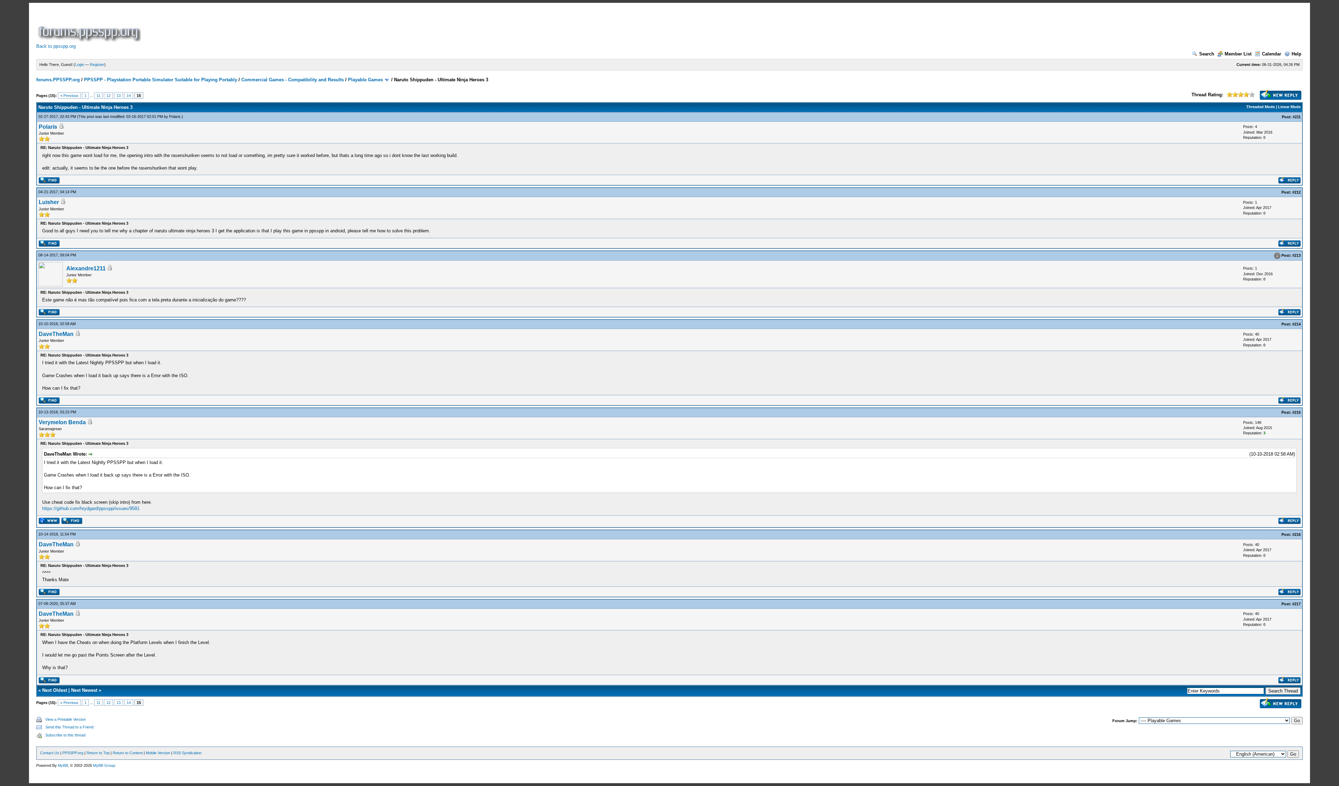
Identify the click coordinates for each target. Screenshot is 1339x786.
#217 (1296, 604)
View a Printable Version (65, 719)
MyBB (63, 765)
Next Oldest (54, 690)
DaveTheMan (56, 334)
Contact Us (49, 753)
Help (1296, 54)
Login (79, 64)
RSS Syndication (187, 753)
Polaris (175, 116)
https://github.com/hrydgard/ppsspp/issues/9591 (90, 508)
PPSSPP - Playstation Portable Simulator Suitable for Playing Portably (160, 79)
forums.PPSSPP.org (58, 79)
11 (98, 95)
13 (118, 95)
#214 (1296, 324)
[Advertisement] (269, 26)
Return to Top (97, 753)
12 (108, 95)
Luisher (49, 202)
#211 (1297, 117)
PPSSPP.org (72, 753)
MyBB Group (104, 765)
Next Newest (84, 690)
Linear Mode (1289, 107)
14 (129, 95)
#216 (1296, 534)
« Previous (69, 95)
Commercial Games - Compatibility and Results (292, 79)
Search (1206, 54)
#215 (1296, 412)
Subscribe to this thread (65, 735)
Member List (1238, 54)
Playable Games (365, 79)
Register (97, 64)
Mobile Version (158, 753)
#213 (1296, 255)
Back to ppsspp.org (56, 46)
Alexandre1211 (86, 268)
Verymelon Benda (62, 422)
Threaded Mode (1260, 107)
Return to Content (128, 753)
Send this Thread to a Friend (69, 727)
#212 (1296, 192)
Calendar (1271, 54)
